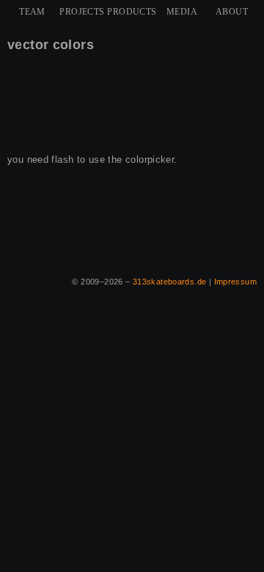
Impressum (235, 281)
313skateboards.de (170, 281)
